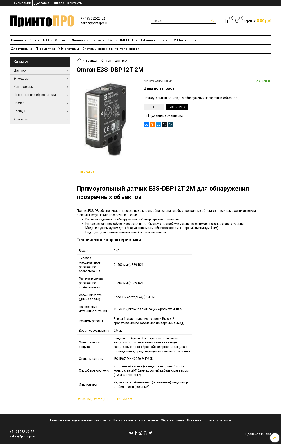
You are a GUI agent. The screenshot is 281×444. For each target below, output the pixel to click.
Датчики (20, 70)
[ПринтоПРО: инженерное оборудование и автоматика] (42, 20)
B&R (110, 40)
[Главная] (79, 60)
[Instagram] (140, 433)
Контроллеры (23, 86)
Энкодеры (21, 78)
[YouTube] (145, 433)
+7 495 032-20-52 (93, 18)
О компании (22, 3)
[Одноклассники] (152, 124)
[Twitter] (150, 433)
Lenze (96, 40)
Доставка (41, 3)
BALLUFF (127, 40)
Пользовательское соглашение (136, 420)
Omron (60, 40)
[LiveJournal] (170, 124)
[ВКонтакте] (146, 124)
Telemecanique (152, 40)
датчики (121, 60)
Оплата (58, 3)
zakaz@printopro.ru (94, 23)
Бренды (91, 60)
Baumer (17, 40)
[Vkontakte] (131, 433)
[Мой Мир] (158, 124)
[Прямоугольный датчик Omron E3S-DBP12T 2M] (107, 119)
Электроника (21, 48)
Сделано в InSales (258, 434)
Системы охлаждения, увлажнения (111, 48)
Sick (33, 40)
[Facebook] (136, 433)
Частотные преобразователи (35, 95)
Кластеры (21, 119)
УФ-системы (68, 48)
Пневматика (45, 48)
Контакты (74, 3)
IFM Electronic (182, 40)
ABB (46, 40)
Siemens (79, 40)
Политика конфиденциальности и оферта (80, 420)
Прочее (19, 103)
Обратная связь (172, 420)
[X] (164, 124)
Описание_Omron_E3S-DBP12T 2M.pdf (105, 399)
